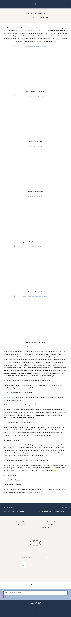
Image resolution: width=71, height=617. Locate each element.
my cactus (41, 470)
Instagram (20, 524)
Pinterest (51, 524)
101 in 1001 (28, 13)
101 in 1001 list (18, 30)
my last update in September (37, 30)
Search (7, 596)
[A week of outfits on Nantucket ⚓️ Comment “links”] (20, 532)
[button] (35, 608)
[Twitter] (39, 584)
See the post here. (9, 397)
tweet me (59, 38)
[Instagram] (29, 584)
